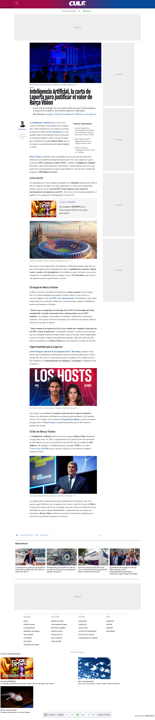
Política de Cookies (86, 635)
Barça (37, 535)
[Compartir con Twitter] (72, 715)
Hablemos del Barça (32, 631)
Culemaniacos (29, 628)
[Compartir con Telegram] (88, 715)
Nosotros (83, 621)
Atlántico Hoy (57, 635)
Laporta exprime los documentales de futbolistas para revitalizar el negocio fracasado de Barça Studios (84, 131)
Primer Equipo (29, 624)
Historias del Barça (31, 645)
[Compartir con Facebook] (67, 715)
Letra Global (56, 641)
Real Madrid (28, 635)
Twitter (109, 624)
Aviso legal (83, 628)
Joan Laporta (44, 535)
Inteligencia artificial (27, 535)
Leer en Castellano (6, 7)
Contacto (83, 624)
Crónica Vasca (57, 631)
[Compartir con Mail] (93, 715)
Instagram (110, 631)
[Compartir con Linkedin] (83, 715)
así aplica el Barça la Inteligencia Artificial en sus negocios (70, 114)
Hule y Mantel (56, 638)
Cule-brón (28, 638)
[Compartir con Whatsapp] (78, 715)
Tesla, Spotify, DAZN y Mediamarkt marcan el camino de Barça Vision (83, 141)
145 (43, 448)
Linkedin (109, 628)
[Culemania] (77, 3)
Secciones (28, 641)
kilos (47, 448)
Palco (32, 87)
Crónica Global (57, 621)
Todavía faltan (35, 448)
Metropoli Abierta (58, 628)
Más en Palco (21, 544)
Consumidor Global (59, 624)
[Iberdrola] (87, 11)
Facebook (110, 621)
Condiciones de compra (88, 638)
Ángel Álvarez (22, 129)
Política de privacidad (87, 631)
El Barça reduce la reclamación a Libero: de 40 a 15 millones (85, 150)
